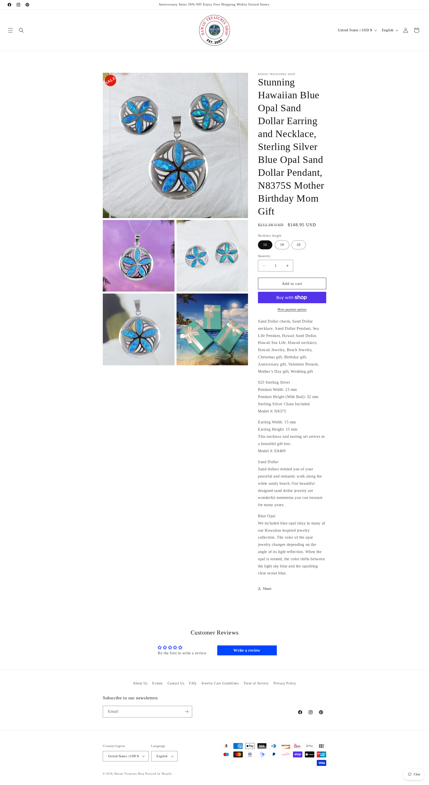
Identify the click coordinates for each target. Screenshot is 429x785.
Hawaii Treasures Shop (129, 773)
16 (265, 245)
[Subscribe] (186, 711)
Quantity (264, 256)
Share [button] (267, 589)
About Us (140, 683)
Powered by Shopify (158, 773)
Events (157, 683)
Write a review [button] (246, 650)
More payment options (292, 309)
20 (299, 245)
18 (282, 245)
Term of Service (256, 683)
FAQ (192, 683)
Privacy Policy (285, 683)
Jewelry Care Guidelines (220, 683)
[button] (10, 30)
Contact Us (176, 683)
